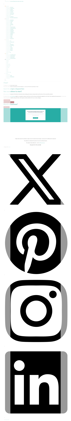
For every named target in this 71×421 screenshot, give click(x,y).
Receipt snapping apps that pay (10, 45)
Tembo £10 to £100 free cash (10, 10)
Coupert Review (8, 51)
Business (8, 61)
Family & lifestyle (8, 65)
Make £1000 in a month (9, 22)
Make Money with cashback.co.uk (10, 32)
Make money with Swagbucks (10, 31)
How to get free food (9, 46)
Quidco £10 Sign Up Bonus (10, 9)
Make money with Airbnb (9, 37)
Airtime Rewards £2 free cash (10, 16)
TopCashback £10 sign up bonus (10, 8)
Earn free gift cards (9, 25)
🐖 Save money (7, 39)
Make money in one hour (9, 23)
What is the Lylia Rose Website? (10, 76)
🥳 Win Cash (6, 53)
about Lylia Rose (12, 96)
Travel (7, 68)
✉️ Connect (6, 73)
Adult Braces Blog (9, 72)
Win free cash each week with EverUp (11, 58)
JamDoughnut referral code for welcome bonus (12, 17)
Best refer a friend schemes (10, 21)
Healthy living (8, 66)
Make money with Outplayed (10, 29)
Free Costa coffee (9, 43)
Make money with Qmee (9, 36)
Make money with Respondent (10, 30)
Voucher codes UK (9, 52)
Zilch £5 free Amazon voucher (10, 14)
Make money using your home (10, 38)
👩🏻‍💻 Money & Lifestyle (7, 59)
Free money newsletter (9, 75)
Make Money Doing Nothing (10, 24)
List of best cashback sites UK (10, 44)
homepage (7, 94)
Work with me (8, 74)
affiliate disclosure (42, 142)
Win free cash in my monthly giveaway (11, 54)
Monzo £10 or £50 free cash (10, 7)
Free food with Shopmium (10, 50)
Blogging (8, 60)
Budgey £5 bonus (9, 15)
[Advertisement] (35, 130)
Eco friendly (8, 67)
